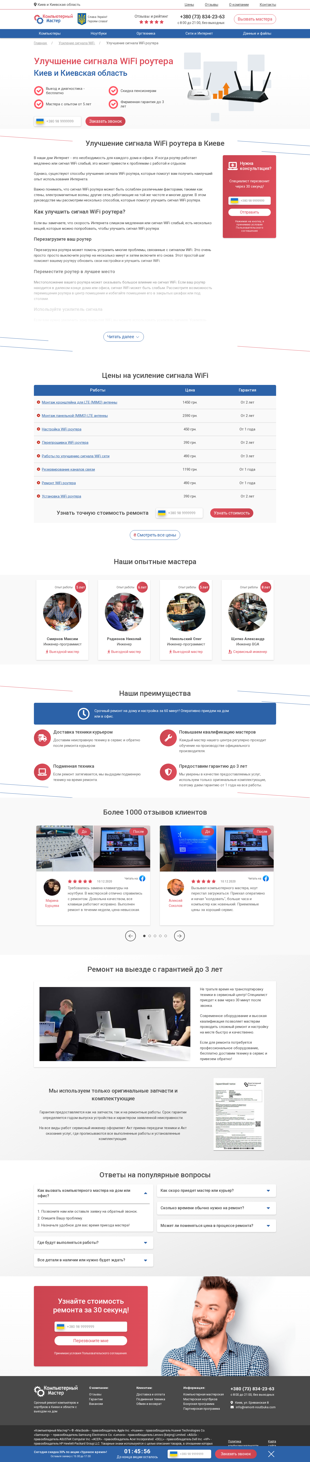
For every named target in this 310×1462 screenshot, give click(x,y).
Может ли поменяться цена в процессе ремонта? (207, 1225)
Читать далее (121, 336)
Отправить (249, 212)
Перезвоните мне (90, 1340)
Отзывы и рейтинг (151, 16)
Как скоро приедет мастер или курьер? (197, 1190)
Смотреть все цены (155, 534)
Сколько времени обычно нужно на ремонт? (202, 1208)
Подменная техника (150, 1399)
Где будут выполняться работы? (68, 1242)
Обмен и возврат (149, 1404)
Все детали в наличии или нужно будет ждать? (81, 1260)
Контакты (268, 4)
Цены (189, 4)
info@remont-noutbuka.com (256, 1407)
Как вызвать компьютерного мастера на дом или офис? (84, 1193)
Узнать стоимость (232, 512)
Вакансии (96, 1404)
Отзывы (211, 4)
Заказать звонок (236, 1454)
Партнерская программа (201, 1408)
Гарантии (96, 1399)
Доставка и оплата (150, 1394)
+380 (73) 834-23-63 (202, 17)
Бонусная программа (198, 1404)
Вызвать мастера (255, 19)
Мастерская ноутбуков (200, 1399)
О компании (239, 4)
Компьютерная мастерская (203, 1394)
